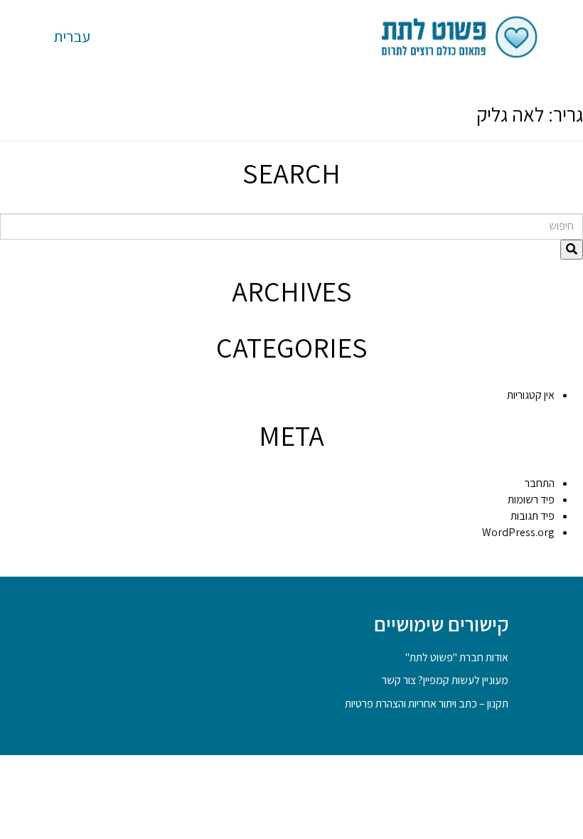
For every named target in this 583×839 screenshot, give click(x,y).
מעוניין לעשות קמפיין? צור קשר (445, 680)
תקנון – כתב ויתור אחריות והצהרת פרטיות (426, 703)
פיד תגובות (532, 515)
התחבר (540, 483)
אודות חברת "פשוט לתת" (456, 657)
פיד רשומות (531, 499)
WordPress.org (518, 532)
